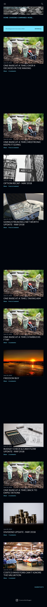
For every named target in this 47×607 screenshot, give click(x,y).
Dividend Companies (18, 17)
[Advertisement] (23, 92)
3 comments (12, 342)
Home (5, 17)
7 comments (12, 535)
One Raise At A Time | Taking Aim (22, 298)
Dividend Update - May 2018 (19, 532)
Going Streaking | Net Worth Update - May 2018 (21, 223)
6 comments (12, 381)
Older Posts (39, 587)
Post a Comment (14, 147)
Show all (38, 29)
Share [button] (5, 71)
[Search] (42, 3)
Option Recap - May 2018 (17, 183)
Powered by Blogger (25, 600)
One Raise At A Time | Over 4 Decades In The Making (19, 66)
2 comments (12, 71)
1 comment (12, 578)
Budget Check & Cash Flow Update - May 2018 (19, 450)
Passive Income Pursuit (15, 8)
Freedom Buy (11, 378)
